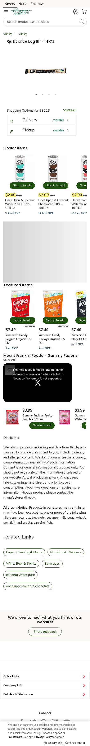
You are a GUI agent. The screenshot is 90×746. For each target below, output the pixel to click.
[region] (45, 733)
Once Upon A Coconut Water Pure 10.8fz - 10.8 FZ (20, 204)
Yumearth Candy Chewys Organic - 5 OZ (52, 339)
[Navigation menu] (6, 12)
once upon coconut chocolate (27, 586)
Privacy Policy (43, 737)
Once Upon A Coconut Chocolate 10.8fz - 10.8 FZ (53, 204)
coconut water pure (20, 575)
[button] (76, 11)
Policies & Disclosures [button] (18, 694)
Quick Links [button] (11, 676)
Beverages (52, 563)
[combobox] (45, 22)
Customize (15, 737)
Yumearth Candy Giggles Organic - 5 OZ (18, 339)
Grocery (10, 4)
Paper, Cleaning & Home (24, 552)
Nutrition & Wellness (65, 552)
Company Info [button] (12, 685)
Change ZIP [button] (69, 109)
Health (23, 4)
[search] (82, 21)
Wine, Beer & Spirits (21, 563)
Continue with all (75, 742)
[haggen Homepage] (21, 11)
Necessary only (53, 742)
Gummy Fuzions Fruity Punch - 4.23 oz (37, 417)
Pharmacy (37, 4)
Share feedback (45, 631)
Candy (7, 34)
